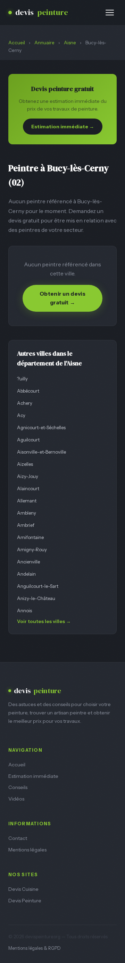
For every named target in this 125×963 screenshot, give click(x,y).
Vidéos (16, 799)
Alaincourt (28, 488)
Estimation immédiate (33, 776)
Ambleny (26, 513)
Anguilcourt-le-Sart (37, 586)
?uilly (22, 378)
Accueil (16, 42)
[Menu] (110, 12)
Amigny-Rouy (32, 549)
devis (41, 12)
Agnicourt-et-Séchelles (41, 427)
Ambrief (25, 525)
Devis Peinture (24, 900)
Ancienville (28, 561)
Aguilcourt (28, 439)
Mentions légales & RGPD (34, 948)
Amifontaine (30, 537)
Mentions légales (27, 850)
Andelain (26, 574)
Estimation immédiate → (62, 126)
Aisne (70, 42)
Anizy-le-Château (36, 598)
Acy (21, 415)
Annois (24, 610)
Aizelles (25, 464)
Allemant (26, 500)
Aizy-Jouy (27, 476)
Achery (24, 403)
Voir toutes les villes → (44, 621)
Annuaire (44, 42)
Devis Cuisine (23, 889)
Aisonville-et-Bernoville (41, 452)
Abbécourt (28, 391)
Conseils (17, 787)
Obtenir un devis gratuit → (62, 297)
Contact (17, 838)
